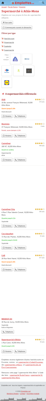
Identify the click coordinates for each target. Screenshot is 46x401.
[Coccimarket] (23, 238)
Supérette (7, 46)
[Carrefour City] (23, 215)
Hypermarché (9, 42)
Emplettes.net (26, 391)
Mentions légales (13, 394)
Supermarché (9, 50)
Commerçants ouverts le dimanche (18, 28)
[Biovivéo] (23, 127)
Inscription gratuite (33, 394)
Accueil (3, 3)
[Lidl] (23, 260)
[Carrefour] (23, 149)
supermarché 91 (36, 375)
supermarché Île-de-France (20, 375)
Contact (22, 394)
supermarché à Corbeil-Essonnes (30, 362)
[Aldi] (23, 105)
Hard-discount (9, 39)
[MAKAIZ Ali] (23, 323)
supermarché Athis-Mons (11, 378)
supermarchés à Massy (13, 365)
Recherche (43, 3)
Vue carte (8, 23)
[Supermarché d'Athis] (23, 343)
